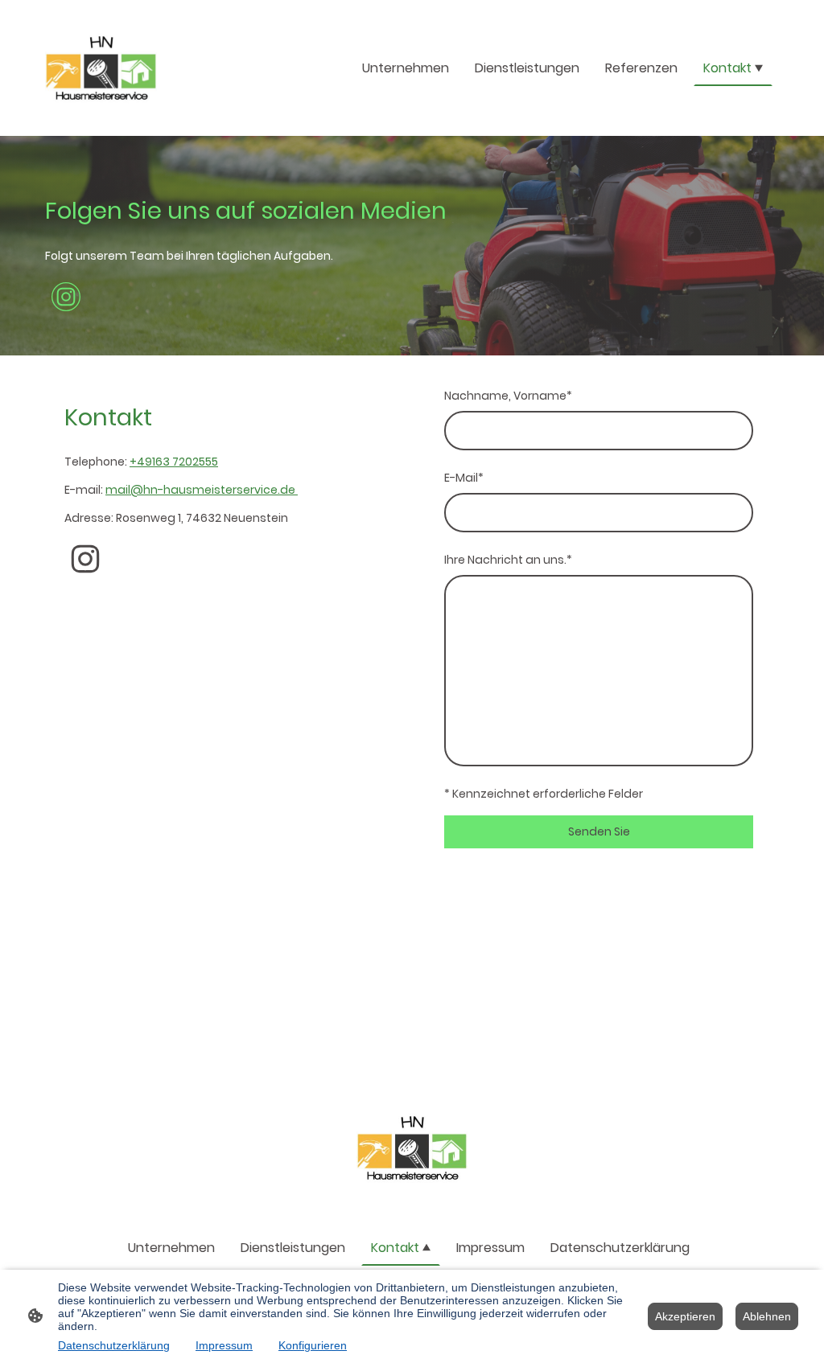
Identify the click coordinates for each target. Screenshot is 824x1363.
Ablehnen (767, 1316)
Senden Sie (599, 831)
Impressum (224, 1345)
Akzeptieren (685, 1316)
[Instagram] (66, 296)
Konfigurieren (312, 1345)
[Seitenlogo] (101, 68)
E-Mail (464, 478)
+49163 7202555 (174, 462)
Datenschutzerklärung (114, 1345)
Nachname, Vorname (508, 396)
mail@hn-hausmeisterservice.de (201, 490)
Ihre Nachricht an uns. (508, 560)
